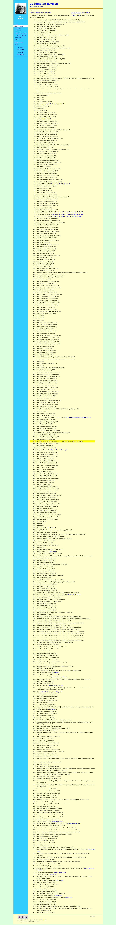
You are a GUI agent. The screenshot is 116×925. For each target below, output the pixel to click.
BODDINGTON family (21, 33)
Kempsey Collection (57, 821)
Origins (16, 44)
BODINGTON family (20, 35)
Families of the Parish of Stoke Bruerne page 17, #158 (66, 216)
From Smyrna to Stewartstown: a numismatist (77, 417)
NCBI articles (52, 874)
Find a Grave (68, 897)
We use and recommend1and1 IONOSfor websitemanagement (21, 51)
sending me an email (43, 919)
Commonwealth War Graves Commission (52, 104)
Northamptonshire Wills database (60, 184)
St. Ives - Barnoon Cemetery (58, 450)
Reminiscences (46, 119)
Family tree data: (19, 26)
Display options (86, 12)
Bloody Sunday (52, 709)
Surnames (18, 28)
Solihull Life (55, 672)
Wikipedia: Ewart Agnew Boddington (51, 692)
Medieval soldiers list (73, 823)
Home (16, 24)
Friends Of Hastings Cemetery (60, 677)
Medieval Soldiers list (73, 595)
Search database (76, 15)
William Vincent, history (55, 685)
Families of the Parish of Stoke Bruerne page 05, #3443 (67, 212)
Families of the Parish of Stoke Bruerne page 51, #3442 (67, 214)
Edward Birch (57, 895)
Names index (18, 30)
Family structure (19, 37)
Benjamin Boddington (59, 872)
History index (47, 12)
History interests (19, 42)
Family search (52, 551)
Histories (17, 39)
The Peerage (51, 527)
